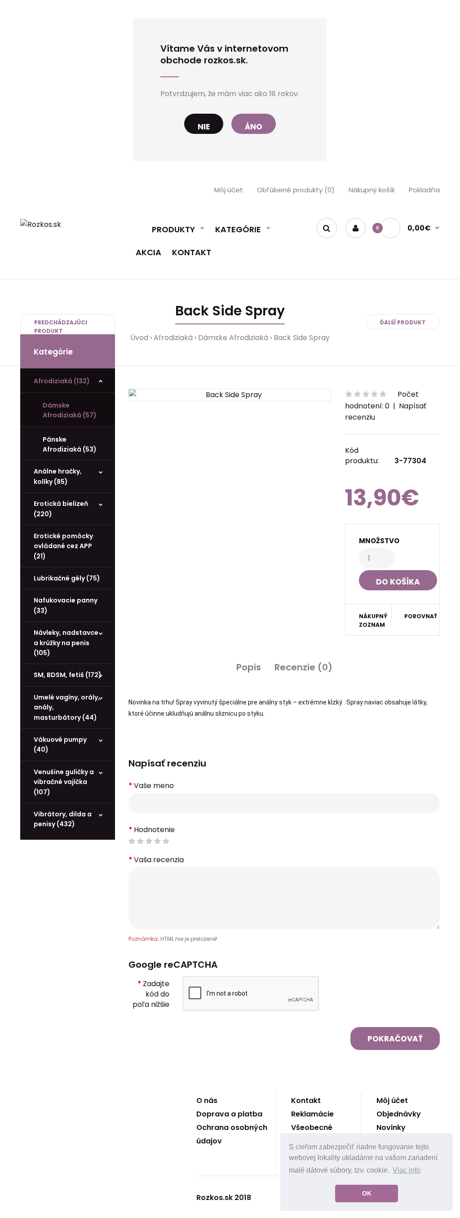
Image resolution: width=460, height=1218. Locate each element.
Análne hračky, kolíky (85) (58, 476)
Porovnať (416, 616)
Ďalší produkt (403, 322)
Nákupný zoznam (373, 620)
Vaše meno (154, 785)
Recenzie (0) (303, 667)
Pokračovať (395, 1038)
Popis (248, 667)
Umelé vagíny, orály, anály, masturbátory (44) (67, 707)
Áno (253, 126)
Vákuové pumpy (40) (60, 744)
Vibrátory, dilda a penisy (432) (63, 819)
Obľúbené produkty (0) (296, 190)
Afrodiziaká (173, 337)
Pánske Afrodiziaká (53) (70, 444)
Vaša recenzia (159, 860)
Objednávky (398, 1114)
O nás (206, 1100)
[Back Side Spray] (230, 395)
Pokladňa (424, 190)
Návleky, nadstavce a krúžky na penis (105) (66, 642)
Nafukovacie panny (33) (65, 605)
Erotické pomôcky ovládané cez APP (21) (63, 546)
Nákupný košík (372, 190)
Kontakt (306, 1100)
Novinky (391, 1127)
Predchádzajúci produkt (60, 327)
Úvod (139, 337)
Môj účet (228, 190)
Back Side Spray (302, 337)
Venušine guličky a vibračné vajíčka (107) (64, 782)
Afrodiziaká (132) (62, 380)
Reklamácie (312, 1114)
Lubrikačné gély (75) (67, 578)
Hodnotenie (154, 829)
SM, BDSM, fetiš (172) (68, 674)
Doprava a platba (229, 1114)
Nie (204, 126)
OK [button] (367, 1193)
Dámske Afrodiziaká (233, 337)
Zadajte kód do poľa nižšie (151, 994)
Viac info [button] (406, 1170)
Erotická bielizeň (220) (61, 508)
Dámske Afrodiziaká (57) (70, 410)
